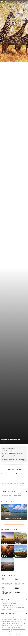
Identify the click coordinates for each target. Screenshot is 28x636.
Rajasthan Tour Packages (18, 617)
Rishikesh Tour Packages (17, 632)
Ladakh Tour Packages (6, 615)
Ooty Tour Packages (16, 627)
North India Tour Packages (7, 623)
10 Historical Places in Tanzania (8, 601)
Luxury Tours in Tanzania (18, 485)
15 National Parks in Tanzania (8, 609)
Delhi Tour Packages (6, 627)
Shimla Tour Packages (17, 631)
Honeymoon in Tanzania (19, 483)
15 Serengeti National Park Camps (9, 603)
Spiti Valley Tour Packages (16, 621)
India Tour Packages (18, 625)
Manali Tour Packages (6, 632)
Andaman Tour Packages (7, 619)
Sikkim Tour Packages (6, 631)
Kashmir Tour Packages (7, 617)
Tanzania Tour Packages (19, 493)
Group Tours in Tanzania (7, 485)
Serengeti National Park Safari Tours (9, 605)
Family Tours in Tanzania (7, 483)
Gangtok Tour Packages (7, 629)
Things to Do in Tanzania (7, 495)
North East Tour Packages (7, 625)
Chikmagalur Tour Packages (19, 629)
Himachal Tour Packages (18, 615)
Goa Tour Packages (6, 621)
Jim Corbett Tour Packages (20, 634)
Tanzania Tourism (17, 495)
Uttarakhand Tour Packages (20, 619)
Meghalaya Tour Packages (7, 634)
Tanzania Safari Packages (7, 607)
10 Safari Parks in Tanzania (19, 607)
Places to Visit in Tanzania (7, 493)
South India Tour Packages (19, 623)
